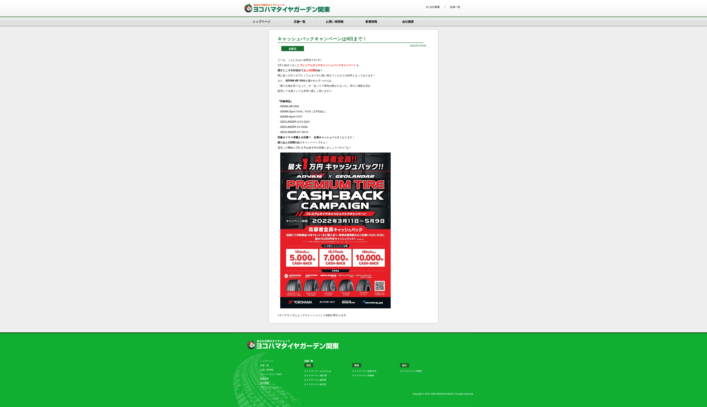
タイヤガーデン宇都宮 (411, 370)
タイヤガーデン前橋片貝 (364, 370)
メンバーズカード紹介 (271, 374)
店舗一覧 (453, 7)
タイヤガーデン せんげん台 (317, 370)
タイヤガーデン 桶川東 (315, 375)
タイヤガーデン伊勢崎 (363, 375)
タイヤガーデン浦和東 (315, 379)
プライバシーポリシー (271, 387)
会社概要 (435, 7)
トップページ (261, 21)
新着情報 (371, 21)
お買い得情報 (335, 21)
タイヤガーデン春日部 (315, 384)
